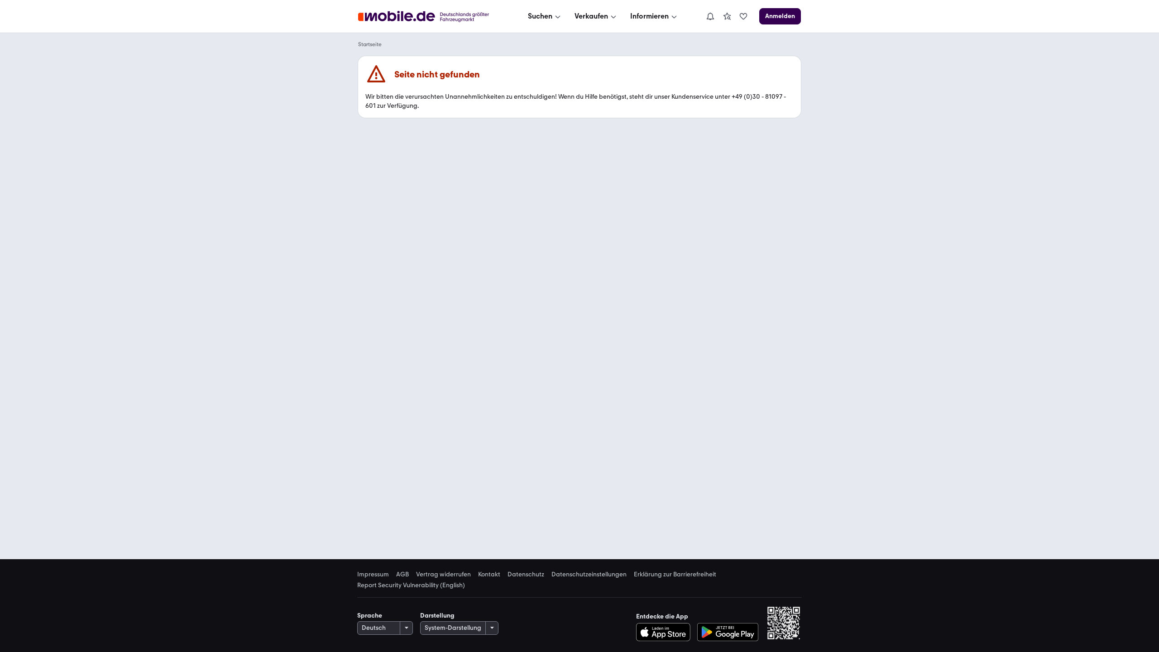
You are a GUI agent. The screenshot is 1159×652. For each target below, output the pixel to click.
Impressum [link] (373, 574)
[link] (727, 16)
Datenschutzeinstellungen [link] (589, 574)
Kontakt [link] (489, 574)
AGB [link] (402, 574)
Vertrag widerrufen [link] (443, 574)
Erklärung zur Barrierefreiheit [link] (675, 574)
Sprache (369, 615)
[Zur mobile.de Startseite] (431, 16)
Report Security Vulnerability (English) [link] (411, 585)
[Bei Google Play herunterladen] (727, 632)
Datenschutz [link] (526, 574)
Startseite (370, 44)
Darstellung (437, 615)
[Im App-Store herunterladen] (665, 632)
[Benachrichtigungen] (709, 16)
